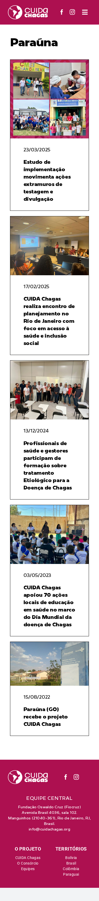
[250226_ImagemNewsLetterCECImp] (49, 61)
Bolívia (71, 858)
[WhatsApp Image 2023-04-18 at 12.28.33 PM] (49, 507)
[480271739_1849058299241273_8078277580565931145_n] (49, 218)
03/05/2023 (37, 575)
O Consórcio (28, 863)
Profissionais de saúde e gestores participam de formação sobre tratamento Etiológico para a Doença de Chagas (47, 465)
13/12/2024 (36, 431)
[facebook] (62, 12)
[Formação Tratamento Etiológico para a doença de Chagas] (49, 362)
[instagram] (72, 12)
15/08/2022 (36, 697)
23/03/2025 (36, 150)
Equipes (28, 869)
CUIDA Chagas (28, 858)
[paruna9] (49, 644)
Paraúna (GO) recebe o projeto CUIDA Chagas (45, 716)
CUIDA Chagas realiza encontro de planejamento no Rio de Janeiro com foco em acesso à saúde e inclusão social (49, 320)
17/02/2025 (36, 286)
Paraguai (71, 874)
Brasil (71, 863)
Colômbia (71, 869)
